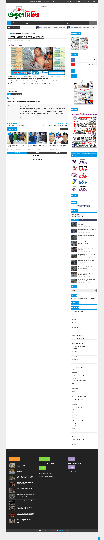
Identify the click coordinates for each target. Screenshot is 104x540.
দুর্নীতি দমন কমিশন (76, 433)
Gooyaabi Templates (64, 530)
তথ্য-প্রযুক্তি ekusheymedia (79, 396)
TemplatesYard (47, 530)
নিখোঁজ (73, 428)
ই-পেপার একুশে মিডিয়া (76, 319)
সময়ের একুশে (75, 354)
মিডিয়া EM (74, 348)
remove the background (73, 1)
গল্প (73, 412)
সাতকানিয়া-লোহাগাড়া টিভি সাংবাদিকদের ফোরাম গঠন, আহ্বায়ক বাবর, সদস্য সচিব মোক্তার (57, 146)
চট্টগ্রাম (28, 27)
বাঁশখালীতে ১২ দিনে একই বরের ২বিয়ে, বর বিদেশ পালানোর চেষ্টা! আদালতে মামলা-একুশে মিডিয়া (25, 521)
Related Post (12, 129)
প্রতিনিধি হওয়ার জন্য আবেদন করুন (36, 1)
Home (25, 1)
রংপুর (73, 333)
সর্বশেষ (75, 219)
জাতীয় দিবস (74, 391)
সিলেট (73, 386)
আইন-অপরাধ (62, 23)
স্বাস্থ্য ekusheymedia (78, 399)
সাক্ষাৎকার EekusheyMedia (79, 439)
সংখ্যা (94, 1)
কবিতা (73, 383)
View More (64, 129)
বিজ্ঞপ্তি (56, 23)
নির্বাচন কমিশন (75, 359)
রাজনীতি (31, 23)
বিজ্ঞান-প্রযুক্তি (75, 431)
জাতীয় (13, 23)
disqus (37, 152)
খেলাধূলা (46, 23)
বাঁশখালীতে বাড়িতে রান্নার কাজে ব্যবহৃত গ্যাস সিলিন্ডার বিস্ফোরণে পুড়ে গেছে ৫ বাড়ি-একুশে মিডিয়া (25, 515)
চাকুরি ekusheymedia (77, 420)
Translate (82, 216)
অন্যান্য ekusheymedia (78, 375)
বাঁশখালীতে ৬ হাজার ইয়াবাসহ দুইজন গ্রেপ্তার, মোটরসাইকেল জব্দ (41, 27)
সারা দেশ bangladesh (16, 33)
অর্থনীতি (41, 23)
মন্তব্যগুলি (92, 219)
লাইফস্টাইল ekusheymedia (79, 380)
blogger (17, 152)
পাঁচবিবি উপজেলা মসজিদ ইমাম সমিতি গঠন (24, 501)
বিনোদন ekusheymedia (78, 335)
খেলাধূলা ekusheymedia (78, 338)
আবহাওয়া (74, 423)
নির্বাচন (73, 370)
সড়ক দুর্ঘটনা (74, 351)
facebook (46, 1)
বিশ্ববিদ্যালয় (75, 378)
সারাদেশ (36, 23)
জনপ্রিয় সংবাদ (83, 219)
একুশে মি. (89, 1)
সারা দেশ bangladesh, (26, 40)
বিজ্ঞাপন (73, 436)
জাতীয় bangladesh (77, 327)
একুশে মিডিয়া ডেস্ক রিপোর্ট (77, 407)
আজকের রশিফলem (76, 356)
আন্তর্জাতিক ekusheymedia (79, 325)
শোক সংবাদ (74, 372)
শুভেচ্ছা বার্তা (74, 404)
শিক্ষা (73, 364)
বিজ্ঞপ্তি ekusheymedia (78, 343)
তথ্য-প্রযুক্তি (25, 23)
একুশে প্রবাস (75, 388)
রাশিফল (51, 23)
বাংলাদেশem (75, 322)
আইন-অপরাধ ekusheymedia (79, 346)
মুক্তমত (68, 23)
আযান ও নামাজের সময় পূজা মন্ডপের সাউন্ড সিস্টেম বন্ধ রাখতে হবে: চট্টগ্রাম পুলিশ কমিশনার (25, 465)
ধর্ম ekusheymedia (77, 394)
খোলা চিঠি (74, 426)
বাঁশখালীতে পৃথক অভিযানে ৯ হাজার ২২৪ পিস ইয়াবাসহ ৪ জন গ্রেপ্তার (73, 27)
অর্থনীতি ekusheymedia (78, 367)
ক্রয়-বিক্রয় (74, 441)
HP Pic (83, 1)
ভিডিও (73, 418)
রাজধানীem (74, 362)
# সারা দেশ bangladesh (16, 94)
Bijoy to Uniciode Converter (58, 1)
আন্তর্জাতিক (18, 23)
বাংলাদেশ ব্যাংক (75, 444)
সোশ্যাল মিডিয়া (75, 402)
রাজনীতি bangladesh (77, 317)
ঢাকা (73, 330)
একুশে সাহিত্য (75, 415)
